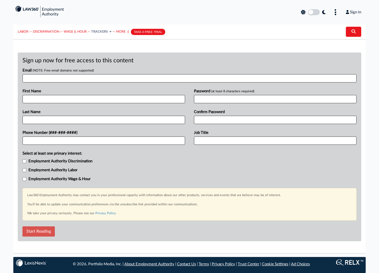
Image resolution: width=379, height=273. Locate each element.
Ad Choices (300, 264)
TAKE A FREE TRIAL (148, 32)
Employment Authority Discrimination (60, 161)
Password (224, 91)
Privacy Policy (105, 213)
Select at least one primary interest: (52, 153)
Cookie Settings (275, 264)
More (121, 31)
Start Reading (38, 231)
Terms (204, 264)
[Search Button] (353, 32)
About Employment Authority (149, 264)
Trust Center (248, 264)
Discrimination (46, 31)
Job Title (201, 133)
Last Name (32, 112)
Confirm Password (209, 112)
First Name (32, 91)
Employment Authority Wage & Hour (59, 179)
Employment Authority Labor (53, 170)
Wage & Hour (75, 31)
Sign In (355, 12)
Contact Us (186, 264)
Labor (23, 31)
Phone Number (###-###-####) (50, 133)
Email (58, 70)
